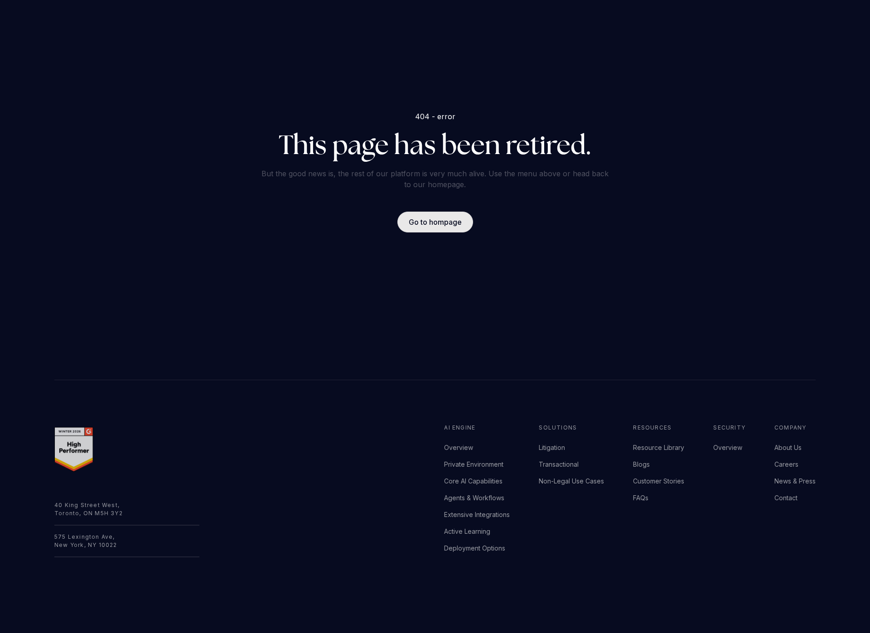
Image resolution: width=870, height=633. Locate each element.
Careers (786, 464)
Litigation (552, 447)
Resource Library (658, 447)
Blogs (641, 464)
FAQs (640, 498)
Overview (458, 447)
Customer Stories (658, 481)
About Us (788, 447)
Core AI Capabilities (473, 481)
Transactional (559, 464)
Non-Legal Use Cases (571, 481)
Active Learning (467, 531)
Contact (786, 498)
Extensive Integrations (477, 514)
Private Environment (473, 464)
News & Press (795, 481)
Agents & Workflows (474, 498)
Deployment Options (474, 548)
